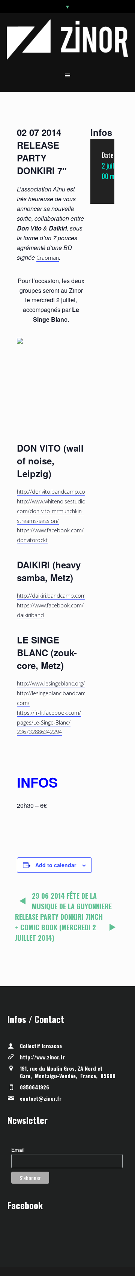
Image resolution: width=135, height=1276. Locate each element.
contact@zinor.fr (41, 1098)
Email (17, 1150)
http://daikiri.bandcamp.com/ (52, 595)
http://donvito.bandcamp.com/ (54, 491)
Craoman (47, 257)
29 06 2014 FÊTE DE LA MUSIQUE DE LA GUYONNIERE (72, 901)
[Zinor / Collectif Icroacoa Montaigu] (67, 39)
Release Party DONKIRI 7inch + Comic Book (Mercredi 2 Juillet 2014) (59, 927)
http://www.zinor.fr (42, 1057)
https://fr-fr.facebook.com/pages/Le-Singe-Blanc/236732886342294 (49, 722)
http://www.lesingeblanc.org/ (51, 683)
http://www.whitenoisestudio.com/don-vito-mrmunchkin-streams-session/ (52, 511)
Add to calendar (55, 865)
